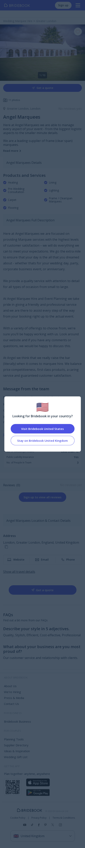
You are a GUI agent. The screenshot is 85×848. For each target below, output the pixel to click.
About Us (10, 686)
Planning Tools (14, 739)
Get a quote (45, 88)
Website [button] (18, 559)
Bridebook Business (17, 721)
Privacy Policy (38, 818)
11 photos (14, 100)
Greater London (18, 108)
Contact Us (11, 704)
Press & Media (14, 698)
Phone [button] (70, 559)
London (35, 108)
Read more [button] (10, 151)
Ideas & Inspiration (17, 751)
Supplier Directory (16, 745)
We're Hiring (12, 692)
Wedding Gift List (15, 757)
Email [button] (45, 559)
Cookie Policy (17, 818)
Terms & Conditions (64, 818)
